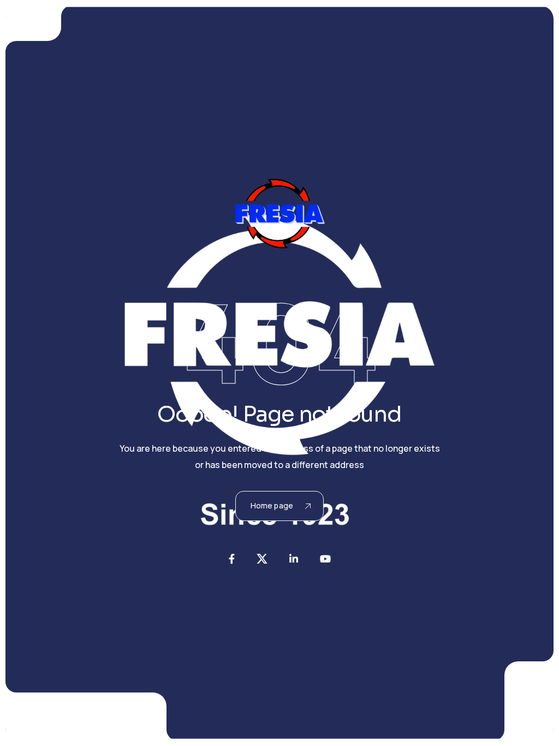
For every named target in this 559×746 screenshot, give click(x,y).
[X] (262, 559)
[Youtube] (325, 559)
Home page (272, 505)
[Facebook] (232, 559)
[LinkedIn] (293, 559)
